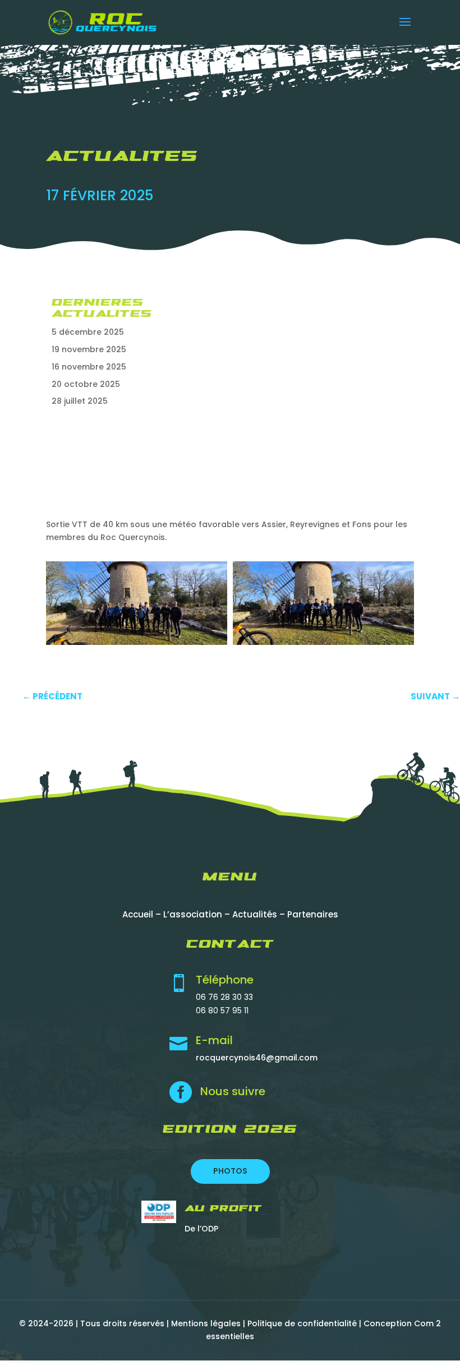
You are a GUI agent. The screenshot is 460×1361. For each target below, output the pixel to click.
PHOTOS (230, 1171)
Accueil (137, 914)
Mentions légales (206, 1323)
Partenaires (312, 914)
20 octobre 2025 (86, 384)
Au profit (223, 1209)
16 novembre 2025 (89, 366)
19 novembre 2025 (89, 349)
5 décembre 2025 (88, 332)
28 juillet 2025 (80, 401)
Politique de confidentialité (302, 1323)
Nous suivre (232, 1091)
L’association (192, 914)
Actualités (254, 914)
